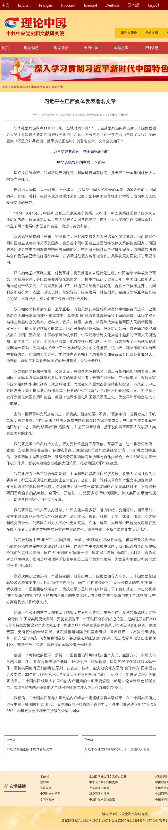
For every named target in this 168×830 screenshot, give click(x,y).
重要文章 (57, 87)
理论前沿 (61, 48)
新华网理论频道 (99, 793)
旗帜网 (44, 782)
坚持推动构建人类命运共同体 (29, 87)
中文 (5, 5)
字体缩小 (123, 114)
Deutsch (112, 5)
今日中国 (91, 48)
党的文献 (151, 32)
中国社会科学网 (50, 793)
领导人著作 (129, 32)
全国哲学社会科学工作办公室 (107, 776)
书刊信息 (151, 48)
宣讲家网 (46, 788)
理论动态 (31, 48)
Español (90, 5)
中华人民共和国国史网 (103, 782)
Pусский (68, 5)
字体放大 (112, 114)
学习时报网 (47, 799)
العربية (153, 5)
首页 (5, 48)
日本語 (133, 5)
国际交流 (121, 48)
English (24, 5)
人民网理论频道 (99, 788)
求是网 (44, 776)
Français (46, 5)
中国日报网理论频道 (102, 799)
